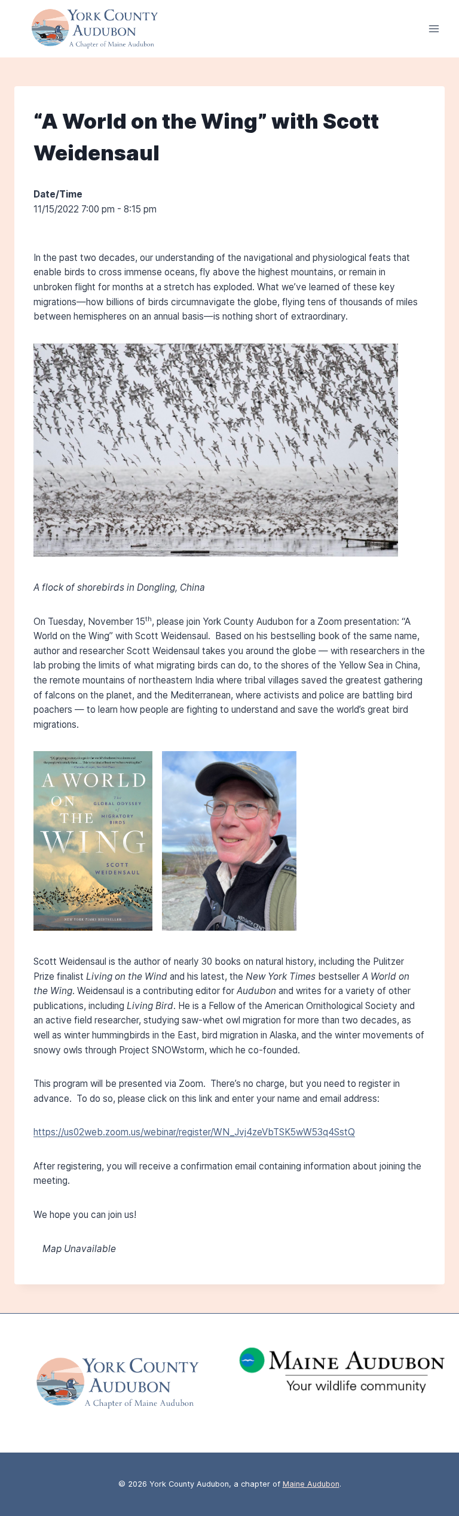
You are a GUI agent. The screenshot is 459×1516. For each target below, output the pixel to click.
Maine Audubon (311, 1483)
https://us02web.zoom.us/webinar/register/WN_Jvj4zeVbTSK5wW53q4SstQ (194, 1132)
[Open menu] (434, 29)
